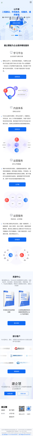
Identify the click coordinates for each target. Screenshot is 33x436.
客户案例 (11, 410)
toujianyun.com (17, 433)
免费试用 (9, 393)
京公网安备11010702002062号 (10, 434)
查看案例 (16, 371)
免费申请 (16, 19)
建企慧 (3, 413)
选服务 (3, 410)
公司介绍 (11, 413)
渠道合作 (11, 417)
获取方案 (23, 393)
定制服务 (17, 239)
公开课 (17, 184)
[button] (12, 35)
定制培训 (17, 77)
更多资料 (16, 323)
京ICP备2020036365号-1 (25, 434)
